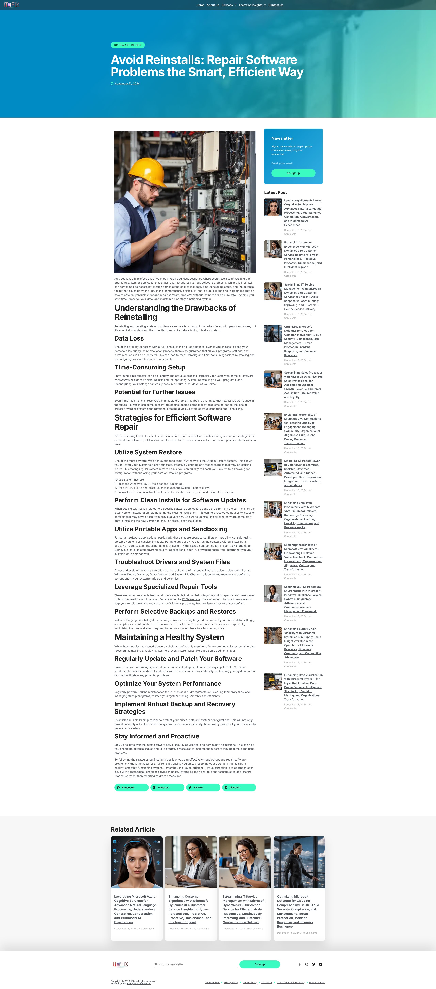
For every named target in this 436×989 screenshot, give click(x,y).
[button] (131, 787)
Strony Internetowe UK (139, 983)
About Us (213, 5)
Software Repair (127, 45)
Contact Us (275, 5)
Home (200, 5)
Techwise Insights (250, 5)
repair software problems (176, 295)
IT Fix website (191, 599)
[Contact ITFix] (300, 964)
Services (227, 5)
